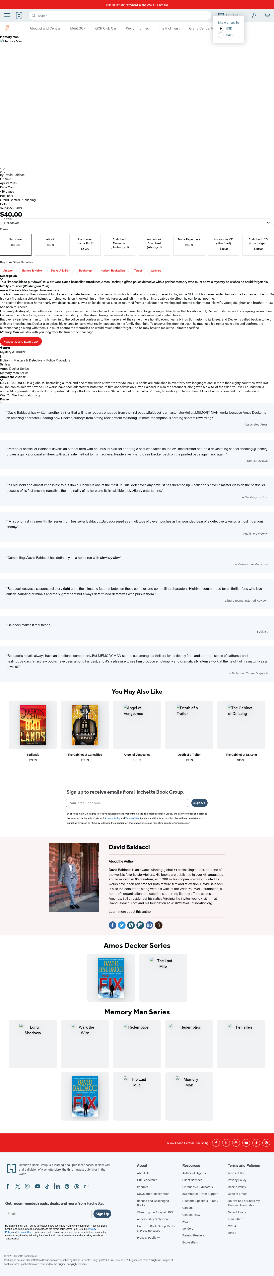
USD (229, 28)
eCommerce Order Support (200, 1193)
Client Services (192, 1180)
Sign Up (199, 803)
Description (8, 276)
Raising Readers (193, 1235)
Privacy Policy (237, 1180)
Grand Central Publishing (208, 28)
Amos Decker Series (14, 368)
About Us (143, 1173)
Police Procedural (58, 360)
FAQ (185, 1221)
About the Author (12, 377)
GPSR (232, 1233)
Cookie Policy (237, 1187)
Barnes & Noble (32, 270)
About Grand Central (45, 28)
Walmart (156, 270)
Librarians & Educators (197, 1187)
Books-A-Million (60, 270)
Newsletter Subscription (153, 1193)
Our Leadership (147, 1180)
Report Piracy (237, 1212)
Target (138, 270)
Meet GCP (78, 28)
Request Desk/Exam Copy (21, 341)
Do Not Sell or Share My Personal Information (244, 1202)
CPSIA (232, 1226)
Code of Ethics (237, 1193)
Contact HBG (191, 1214)
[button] (137, 170)
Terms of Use (236, 1173)
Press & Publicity (148, 1237)
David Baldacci (14, 174)
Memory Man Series (14, 372)
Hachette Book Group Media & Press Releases (156, 1228)
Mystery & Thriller (12, 351)
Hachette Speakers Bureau (200, 1200)
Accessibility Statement (153, 1219)
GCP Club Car (105, 28)
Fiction (5, 360)
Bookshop (85, 270)
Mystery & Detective (28, 360)
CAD (229, 35)
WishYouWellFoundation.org (191, 902)
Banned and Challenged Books (153, 1202)
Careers (187, 1207)
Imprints (142, 1187)
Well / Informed (137, 28)
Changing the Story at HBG (155, 1212)
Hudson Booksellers (112, 270)
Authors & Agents (194, 1173)
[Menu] (7, 15)
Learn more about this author (131, 911)
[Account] (254, 15)
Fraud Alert (235, 1219)
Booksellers (190, 1242)
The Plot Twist (169, 28)
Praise (4, 399)
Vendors (187, 1228)
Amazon (8, 270)
